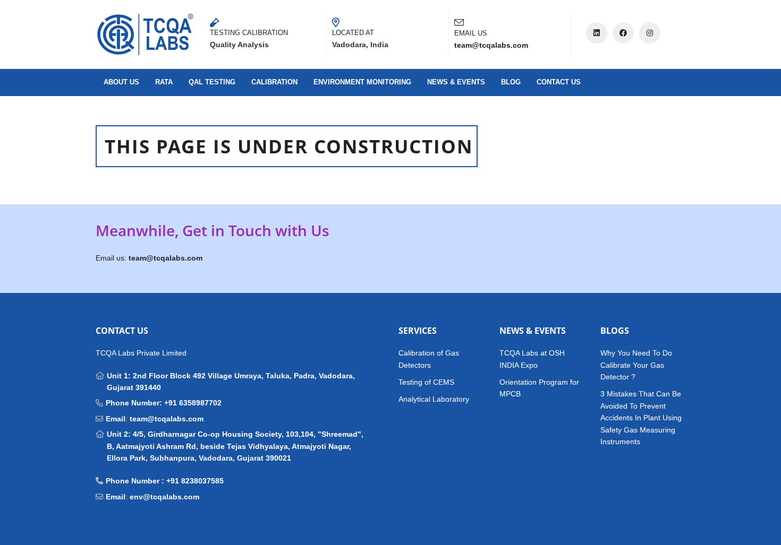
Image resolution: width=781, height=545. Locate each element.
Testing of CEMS (426, 382)
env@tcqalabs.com (164, 496)
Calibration (274, 82)
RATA (164, 82)
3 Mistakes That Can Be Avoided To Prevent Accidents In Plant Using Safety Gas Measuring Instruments (641, 418)
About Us (121, 82)
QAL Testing (212, 82)
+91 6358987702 (193, 403)
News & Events (456, 82)
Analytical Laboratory (433, 399)
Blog (511, 82)
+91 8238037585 (195, 481)
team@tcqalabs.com (166, 418)
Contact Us (559, 82)
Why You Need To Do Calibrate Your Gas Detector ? (636, 365)
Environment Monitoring (362, 82)
